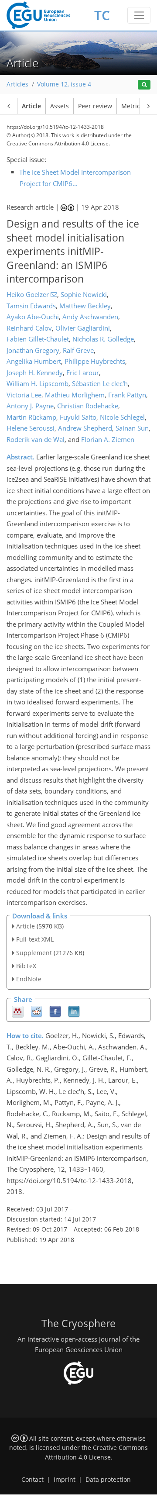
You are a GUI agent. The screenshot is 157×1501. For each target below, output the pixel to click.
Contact (32, 1480)
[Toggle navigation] (138, 15)
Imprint (64, 1480)
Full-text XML (35, 939)
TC (102, 15)
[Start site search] (144, 85)
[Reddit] (36, 1011)
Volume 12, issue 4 (64, 84)
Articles (17, 84)
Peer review (95, 106)
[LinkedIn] (74, 1011)
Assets (59, 106)
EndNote (28, 979)
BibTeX (26, 966)
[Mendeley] (18, 1011)
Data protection (108, 1480)
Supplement (34, 953)
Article (31, 106)
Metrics (132, 106)
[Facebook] (55, 1011)
